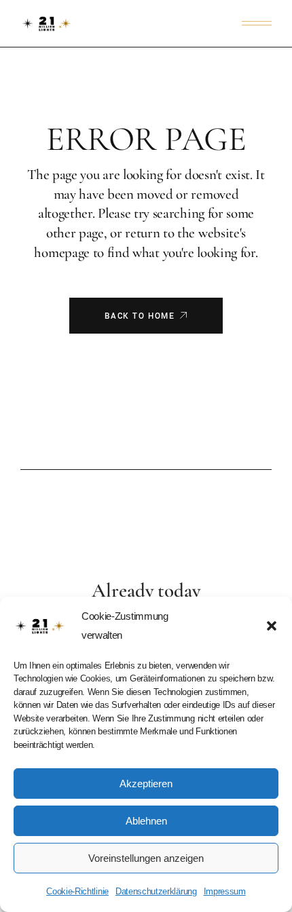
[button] (271, 626)
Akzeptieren (146, 783)
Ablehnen (146, 821)
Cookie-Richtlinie (77, 891)
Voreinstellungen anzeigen (146, 858)
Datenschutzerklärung (156, 891)
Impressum (225, 891)
